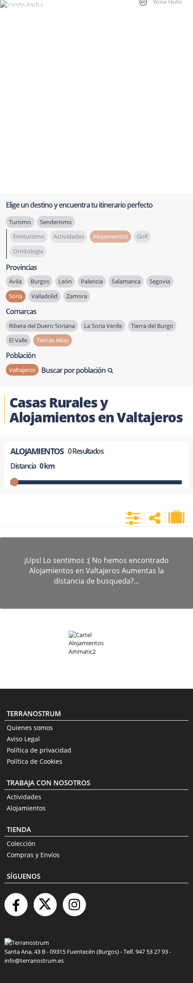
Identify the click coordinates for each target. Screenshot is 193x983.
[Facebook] (15, 901)
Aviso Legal (23, 739)
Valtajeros (22, 370)
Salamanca (126, 281)
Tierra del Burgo (152, 326)
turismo (20, 222)
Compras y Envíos (33, 854)
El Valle (18, 340)
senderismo (56, 222)
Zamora (76, 296)
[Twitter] (45, 901)
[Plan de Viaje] (177, 517)
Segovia (159, 281)
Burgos (40, 281)
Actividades (24, 797)
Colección (21, 843)
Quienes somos (30, 727)
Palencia (92, 281)
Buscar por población (73, 370)
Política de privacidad (39, 750)
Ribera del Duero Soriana (42, 326)
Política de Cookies (34, 761)
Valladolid (44, 296)
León (65, 281)
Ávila (15, 281)
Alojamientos (26, 808)
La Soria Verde (103, 326)
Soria (15, 296)
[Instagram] (74, 901)
